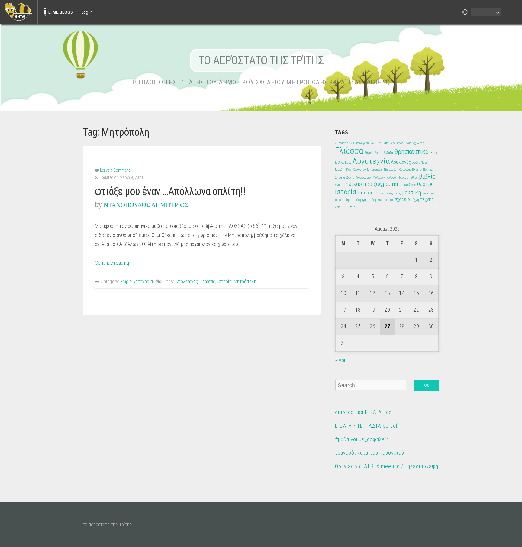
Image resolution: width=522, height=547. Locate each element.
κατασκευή (367, 193)
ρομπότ (388, 200)
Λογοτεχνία (371, 161)
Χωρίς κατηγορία (136, 281)
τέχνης (427, 199)
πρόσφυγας (360, 200)
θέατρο (425, 183)
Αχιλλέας (418, 143)
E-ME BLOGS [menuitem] (60, 12)
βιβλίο (427, 176)
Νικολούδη (391, 170)
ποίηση (347, 200)
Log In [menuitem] (87, 12)
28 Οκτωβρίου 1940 (363, 143)
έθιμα (414, 178)
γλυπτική (341, 185)
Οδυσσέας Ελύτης (410, 170)
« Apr (340, 360)
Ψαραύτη (404, 178)
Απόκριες (390, 143)
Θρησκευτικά (411, 151)
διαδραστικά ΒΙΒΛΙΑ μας (363, 412)
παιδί (338, 200)
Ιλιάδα (434, 153)
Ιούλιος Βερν (343, 163)
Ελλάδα (388, 153)
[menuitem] (18, 12)
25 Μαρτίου (342, 143)
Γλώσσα (207, 281)
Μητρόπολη (245, 281)
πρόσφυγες (375, 200)
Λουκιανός (401, 162)
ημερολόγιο (408, 185)
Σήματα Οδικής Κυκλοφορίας (353, 178)
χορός (353, 206)
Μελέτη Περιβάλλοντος (350, 170)
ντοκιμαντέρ (430, 193)
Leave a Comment (115, 170)
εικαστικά (360, 183)
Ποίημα (428, 170)
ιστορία (225, 281)
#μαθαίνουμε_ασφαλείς (362, 439)
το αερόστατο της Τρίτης (261, 60)
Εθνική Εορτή (373, 153)
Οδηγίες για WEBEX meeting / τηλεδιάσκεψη (386, 466)
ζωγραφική (386, 183)
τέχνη (415, 200)
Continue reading (112, 263)
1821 (379, 143)
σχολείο (402, 199)
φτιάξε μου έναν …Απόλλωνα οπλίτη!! (170, 191)
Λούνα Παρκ (420, 163)
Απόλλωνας (186, 281)
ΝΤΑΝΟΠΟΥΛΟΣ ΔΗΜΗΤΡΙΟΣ (146, 205)
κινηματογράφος (390, 193)
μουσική (411, 192)
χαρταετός (342, 206)
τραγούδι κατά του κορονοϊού (369, 453)
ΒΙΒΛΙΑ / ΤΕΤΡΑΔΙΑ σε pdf (366, 426)
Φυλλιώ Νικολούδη (385, 178)
